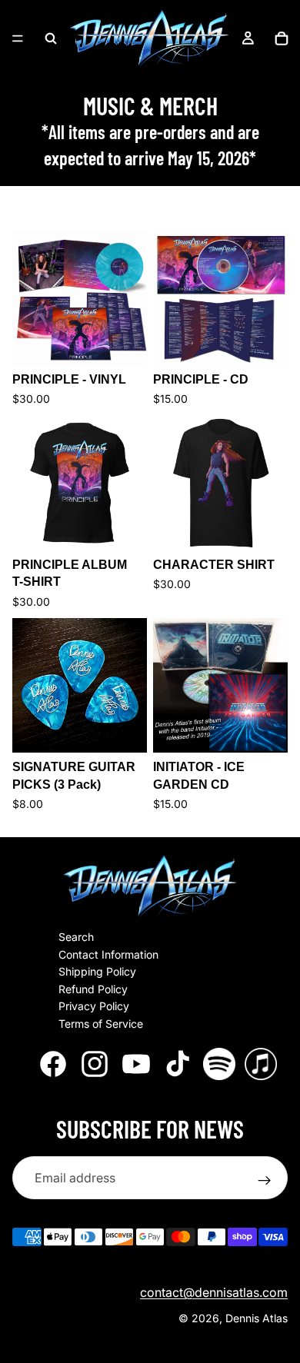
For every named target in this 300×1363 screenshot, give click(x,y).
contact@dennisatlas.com (214, 1293)
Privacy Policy (93, 1006)
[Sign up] (264, 1181)
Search (76, 936)
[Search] (51, 38)
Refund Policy (93, 989)
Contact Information (108, 954)
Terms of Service (100, 1023)
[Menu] (17, 38)
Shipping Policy (97, 972)
